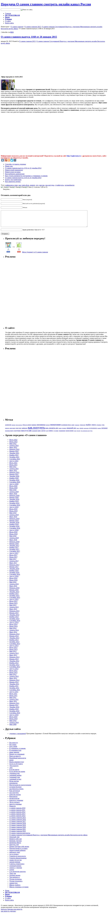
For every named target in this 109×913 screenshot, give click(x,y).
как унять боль (24, 185)
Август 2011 (13, 692)
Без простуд (13, 743)
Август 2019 (13, 507)
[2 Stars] (9, 187)
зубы (102, 425)
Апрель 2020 (14, 492)
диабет (88, 425)
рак (30, 430)
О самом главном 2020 (17, 827)
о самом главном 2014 (17, 816)
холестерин (69, 430)
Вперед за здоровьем (16, 754)
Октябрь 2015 (14, 595)
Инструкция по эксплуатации (20, 785)
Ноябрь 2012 (14, 663)
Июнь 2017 (13, 557)
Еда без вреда (14, 769)
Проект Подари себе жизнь (19, 846)
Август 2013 (13, 645)
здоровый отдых (15, 779)
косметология (14, 798)
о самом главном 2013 (17, 814)
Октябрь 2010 (14, 711)
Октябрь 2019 (14, 503)
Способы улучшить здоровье (15, 164)
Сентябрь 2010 (14, 713)
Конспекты (13, 796)
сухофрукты (59, 185)
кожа (60, 428)
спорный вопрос (15, 866)
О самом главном (17, 27)
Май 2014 (12, 628)
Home (7, 890)
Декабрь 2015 (14, 592)
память (99, 428)
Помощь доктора (15, 841)
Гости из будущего (16, 764)
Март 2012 (13, 678)
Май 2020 (12, 490)
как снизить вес (51, 428)
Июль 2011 (13, 694)
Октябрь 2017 (14, 549)
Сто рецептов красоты (17, 871)
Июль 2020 (13, 486)
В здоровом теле (15, 750)
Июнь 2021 (13, 465)
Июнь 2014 (13, 626)
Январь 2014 (14, 636)
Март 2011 (13, 701)
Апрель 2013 (14, 653)
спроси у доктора (15, 868)
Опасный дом (14, 837)
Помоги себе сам (15, 839)
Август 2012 (13, 669)
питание (104, 428)
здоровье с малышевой (17, 733)
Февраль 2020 (14, 495)
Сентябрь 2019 (14, 505)
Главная (8, 13)
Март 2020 (13, 493)
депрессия (82, 425)
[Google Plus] (5, 160)
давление (77, 424)
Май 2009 (12, 724)
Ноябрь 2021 (14, 455)
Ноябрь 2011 (13, 686)
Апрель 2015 (14, 607)
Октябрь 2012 (14, 665)
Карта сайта (9, 23)
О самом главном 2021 (17, 829)
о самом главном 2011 (17, 810)
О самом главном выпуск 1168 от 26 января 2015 (29, 36)
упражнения (62, 430)
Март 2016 (13, 586)
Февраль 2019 (14, 519)
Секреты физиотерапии (18, 858)
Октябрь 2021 (14, 457)
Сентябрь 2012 (14, 667)
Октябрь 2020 (14, 480)
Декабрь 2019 (14, 499)
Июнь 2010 (13, 719)
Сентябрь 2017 (14, 551)
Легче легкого (14, 802)
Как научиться (14, 791)
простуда (24, 431)
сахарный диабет (36, 430)
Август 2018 (13, 530)
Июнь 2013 (13, 649)
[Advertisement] (19, 59)
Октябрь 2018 (14, 526)
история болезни (15, 787)
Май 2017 (12, 559)
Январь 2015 (14, 613)
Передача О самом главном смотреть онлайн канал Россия (46, 4)
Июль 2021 (13, 463)
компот (32, 185)
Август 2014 (13, 622)
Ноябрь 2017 (14, 547)
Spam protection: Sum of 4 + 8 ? (33, 230)
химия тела (13, 883)
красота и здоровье (16, 800)
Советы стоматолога (16, 864)
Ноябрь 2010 (14, 709)
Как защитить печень (13, 181)
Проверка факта (15, 843)
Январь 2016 (14, 590)
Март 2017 (13, 563)
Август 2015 (13, 599)
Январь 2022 (14, 451)
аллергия (8, 425)
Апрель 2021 (14, 468)
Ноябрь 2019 (14, 501)
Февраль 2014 (14, 634)
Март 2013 (13, 655)
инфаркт (25, 428)
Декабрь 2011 (14, 684)
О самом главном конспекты (19, 833)
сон (47, 430)
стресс (50, 430)
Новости (12, 806)
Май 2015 (12, 605)
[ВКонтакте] (2, 160)
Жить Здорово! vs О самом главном (35, 252)
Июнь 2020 (13, 488)
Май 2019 (12, 513)
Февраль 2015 (14, 611)
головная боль (66, 425)
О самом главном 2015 (32, 27)
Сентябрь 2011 (14, 690)
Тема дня (12, 873)
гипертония (55, 424)
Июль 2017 (13, 555)
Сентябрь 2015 (14, 597)
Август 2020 (13, 484)
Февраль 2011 (14, 703)
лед (37, 185)
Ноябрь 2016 (14, 570)
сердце (43, 430)
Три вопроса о (14, 877)
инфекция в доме (11, 185)
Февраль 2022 (14, 449)
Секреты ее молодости (17, 856)
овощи (81, 428)
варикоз (34, 425)
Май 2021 (12, 467)
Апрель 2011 (14, 699)
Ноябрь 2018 (14, 524)
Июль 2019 (13, 509)
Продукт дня (14, 844)
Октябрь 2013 (14, 642)
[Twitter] (12, 160)
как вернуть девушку (8, 911)
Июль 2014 (13, 624)
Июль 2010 (13, 717)
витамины (41, 425)
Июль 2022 (13, 440)
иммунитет (13, 428)
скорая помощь (14, 862)
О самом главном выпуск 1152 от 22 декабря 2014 (23, 168)
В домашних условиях (17, 748)
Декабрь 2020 (14, 476)
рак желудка (49, 185)
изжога (7, 428)
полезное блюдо (9, 430)
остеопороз (93, 428)
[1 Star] (3, 187)
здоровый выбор (15, 775)
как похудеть (36, 427)
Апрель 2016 (14, 584)
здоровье (98, 424)
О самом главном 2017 (17, 821)
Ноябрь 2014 (14, 617)
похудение (17, 430)
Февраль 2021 (14, 472)
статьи (11, 869)
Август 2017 (13, 553)
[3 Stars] (16, 187)
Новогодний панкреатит (14, 170)
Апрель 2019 (14, 515)
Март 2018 (13, 540)
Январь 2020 (14, 497)
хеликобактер (69, 185)
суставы (55, 430)
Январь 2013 (14, 659)
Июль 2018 (13, 532)
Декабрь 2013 (14, 638)
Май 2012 (12, 674)
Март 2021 (13, 470)
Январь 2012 (14, 682)
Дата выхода (13, 766)
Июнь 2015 (13, 603)
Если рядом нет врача (17, 771)
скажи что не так (15, 860)
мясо (78, 428)
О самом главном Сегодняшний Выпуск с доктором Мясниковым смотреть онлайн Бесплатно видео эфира (48, 835)
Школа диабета (14, 885)
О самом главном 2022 (17, 831)
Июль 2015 (13, 601)
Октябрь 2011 (14, 688)
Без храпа (12, 744)
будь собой (13, 746)
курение (64, 428)
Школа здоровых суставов (18, 887)
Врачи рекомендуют (16, 762)
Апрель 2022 (14, 445)
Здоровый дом (14, 777)
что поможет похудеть (86, 430)
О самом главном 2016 (17, 819)
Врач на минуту (15, 756)
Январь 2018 (14, 544)
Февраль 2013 (14, 657)
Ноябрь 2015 (14, 594)
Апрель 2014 (14, 630)
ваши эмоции (14, 752)
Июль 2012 (13, 670)
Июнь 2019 (13, 511)
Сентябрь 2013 (14, 644)
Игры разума (14, 781)
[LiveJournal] (18, 160)
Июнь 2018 (13, 534)
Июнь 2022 (13, 442)
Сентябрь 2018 (14, 528)
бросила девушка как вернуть (11, 909)
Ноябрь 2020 (14, 478)
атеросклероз (19, 424)
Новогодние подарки (13, 172)
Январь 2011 (13, 705)
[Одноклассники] (8, 160)
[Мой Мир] (15, 160)
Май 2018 (12, 536)
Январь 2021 (14, 474)
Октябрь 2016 (14, 572)
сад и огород (14, 854)
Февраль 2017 (14, 565)
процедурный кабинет (17, 850)
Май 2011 (12, 697)
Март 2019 (13, 517)
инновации (13, 783)
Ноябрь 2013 (14, 640)
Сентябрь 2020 (14, 482)
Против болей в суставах (18, 848)
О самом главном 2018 (17, 823)
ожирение (86, 428)
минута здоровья (15, 804)
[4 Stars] (22, 187)
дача (10, 768)
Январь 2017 (14, 567)
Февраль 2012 (14, 680)
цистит (78, 430)
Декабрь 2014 (14, 615)
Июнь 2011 (13, 695)
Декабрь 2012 (14, 661)
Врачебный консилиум (17, 758)
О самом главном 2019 (17, 825)
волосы (48, 425)
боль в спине (27, 425)
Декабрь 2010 (14, 707)
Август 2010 (13, 715)
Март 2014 (13, 632)
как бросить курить (16, 789)
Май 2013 (12, 651)
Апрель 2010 (14, 722)
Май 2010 (12, 720)
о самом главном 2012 (17, 812)
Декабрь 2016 (14, 569)
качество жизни (15, 794)
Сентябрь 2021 (14, 459)
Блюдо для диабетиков (13, 180)
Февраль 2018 (14, 542)
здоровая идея (14, 773)
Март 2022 (13, 447)
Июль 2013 (13, 647)
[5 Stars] (28, 187)
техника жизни (14, 875)
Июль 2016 (13, 578)
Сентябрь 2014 (14, 620)
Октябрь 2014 (14, 619)
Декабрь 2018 (14, 522)
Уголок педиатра (15, 879)
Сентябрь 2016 (14, 574)
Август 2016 (13, 576)
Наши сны (9, 166)
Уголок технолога (15, 881)
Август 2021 (13, 461)
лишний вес (71, 428)
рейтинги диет (14, 852)
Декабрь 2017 (14, 545)
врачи (11, 760)
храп (75, 430)
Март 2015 (13, 609)
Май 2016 (12, 582)
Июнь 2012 (13, 672)
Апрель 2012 (14, 676)
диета (93, 425)
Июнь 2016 (13, 580)
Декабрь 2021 (14, 453)
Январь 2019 (14, 520)
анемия (13, 424)
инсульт (18, 428)
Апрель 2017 (14, 561)
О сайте (8, 21)
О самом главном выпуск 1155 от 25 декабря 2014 (23, 178)
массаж (41, 185)
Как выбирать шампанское (14, 174)
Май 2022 (12, 443)
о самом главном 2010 (17, 808)
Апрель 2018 (14, 538)
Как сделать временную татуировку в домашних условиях (26, 176)
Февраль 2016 (14, 588)
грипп (72, 425)
